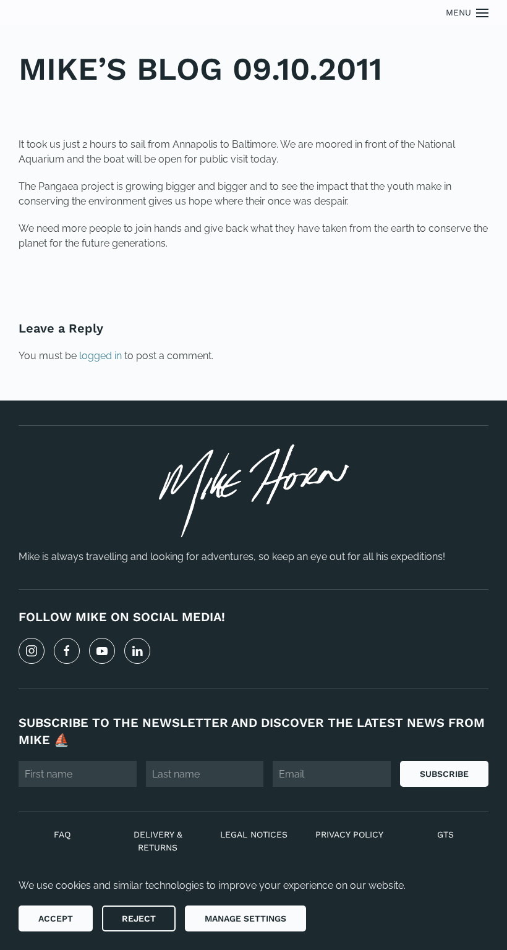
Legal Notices (254, 834)
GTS (445, 834)
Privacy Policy (349, 834)
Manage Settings (245, 918)
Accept (55, 918)
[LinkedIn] (137, 651)
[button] (467, 12)
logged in (100, 356)
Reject (139, 918)
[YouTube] (102, 651)
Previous (58, 285)
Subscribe (444, 774)
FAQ (62, 834)
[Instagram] (32, 651)
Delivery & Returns (158, 840)
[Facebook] (67, 651)
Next (461, 285)
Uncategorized (103, 106)
